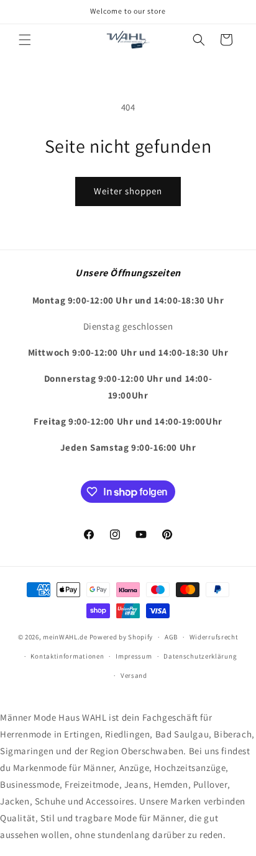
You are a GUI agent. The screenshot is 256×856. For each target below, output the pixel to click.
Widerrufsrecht (214, 637)
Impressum (134, 656)
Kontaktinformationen (67, 656)
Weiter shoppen (128, 191)
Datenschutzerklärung (200, 656)
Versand (134, 675)
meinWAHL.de (65, 637)
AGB (171, 637)
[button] (25, 39)
